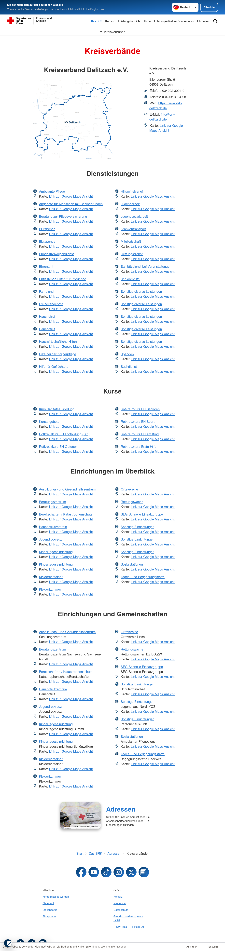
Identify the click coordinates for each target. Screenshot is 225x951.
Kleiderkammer (50, 589)
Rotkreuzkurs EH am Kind (140, 434)
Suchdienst (129, 366)
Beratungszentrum (52, 501)
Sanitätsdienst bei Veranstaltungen (146, 266)
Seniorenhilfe (130, 278)
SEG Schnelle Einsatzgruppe (142, 514)
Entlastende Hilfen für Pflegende (62, 278)
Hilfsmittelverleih (132, 191)
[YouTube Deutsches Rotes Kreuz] (93, 872)
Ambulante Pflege (52, 191)
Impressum (119, 903)
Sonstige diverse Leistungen (141, 291)
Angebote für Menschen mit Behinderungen (71, 203)
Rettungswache (132, 501)
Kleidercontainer (51, 576)
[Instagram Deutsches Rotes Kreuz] (118, 872)
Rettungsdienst (132, 253)
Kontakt (117, 896)
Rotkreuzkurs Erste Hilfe (138, 446)
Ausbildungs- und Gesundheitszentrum (67, 489)
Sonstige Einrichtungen (137, 526)
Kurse (148, 21)
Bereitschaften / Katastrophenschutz (65, 514)
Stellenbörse (49, 910)
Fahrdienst (46, 291)
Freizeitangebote (51, 303)
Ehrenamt (203, 21)
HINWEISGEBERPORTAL (129, 927)
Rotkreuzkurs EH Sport (138, 421)
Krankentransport (133, 228)
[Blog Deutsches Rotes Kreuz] (144, 872)
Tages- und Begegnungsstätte (143, 576)
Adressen (120, 809)
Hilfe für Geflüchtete (53, 366)
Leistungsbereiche (129, 21)
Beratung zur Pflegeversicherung (63, 216)
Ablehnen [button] (191, 946)
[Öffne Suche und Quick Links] (215, 21)
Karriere (110, 21)
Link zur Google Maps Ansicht (166, 128)
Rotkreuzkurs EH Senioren (140, 409)
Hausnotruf (47, 316)
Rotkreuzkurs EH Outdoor (58, 446)
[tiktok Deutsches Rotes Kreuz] (106, 872)
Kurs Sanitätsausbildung (56, 409)
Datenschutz (120, 910)
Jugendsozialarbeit (134, 216)
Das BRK (97, 21)
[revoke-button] (8, 943)
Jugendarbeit (130, 203)
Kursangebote (49, 421)
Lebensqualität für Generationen (174, 21)
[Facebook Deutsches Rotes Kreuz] (81, 872)
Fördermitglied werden (55, 896)
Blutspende (47, 228)
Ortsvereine (129, 489)
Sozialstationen (132, 564)
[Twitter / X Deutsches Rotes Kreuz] (131, 872)
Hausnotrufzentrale (53, 526)
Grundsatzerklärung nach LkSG (128, 918)
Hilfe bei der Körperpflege (57, 354)
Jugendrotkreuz (50, 539)
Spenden (127, 354)
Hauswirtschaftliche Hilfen (58, 341)
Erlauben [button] (214, 946)
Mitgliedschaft (131, 241)
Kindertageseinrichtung (56, 551)
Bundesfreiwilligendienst (56, 253)
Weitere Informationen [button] (114, 946)
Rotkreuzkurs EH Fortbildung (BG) (64, 434)
